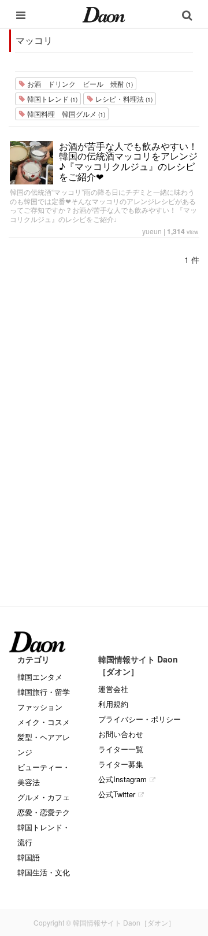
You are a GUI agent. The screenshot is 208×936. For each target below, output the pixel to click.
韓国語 (28, 857)
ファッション (39, 706)
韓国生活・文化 (43, 872)
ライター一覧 (120, 748)
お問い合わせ (120, 733)
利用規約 (113, 703)
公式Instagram (122, 779)
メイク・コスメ (43, 721)
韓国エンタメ (39, 676)
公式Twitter (116, 794)
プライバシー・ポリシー (139, 718)
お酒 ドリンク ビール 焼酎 (79, 83)
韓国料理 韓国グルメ (65, 114)
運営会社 (113, 688)
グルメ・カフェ (43, 796)
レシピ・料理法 (123, 98)
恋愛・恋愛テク (43, 811)
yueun (152, 231)
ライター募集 (120, 764)
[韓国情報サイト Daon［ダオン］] (103, 13)
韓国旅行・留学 (43, 691)
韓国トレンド (51, 98)
